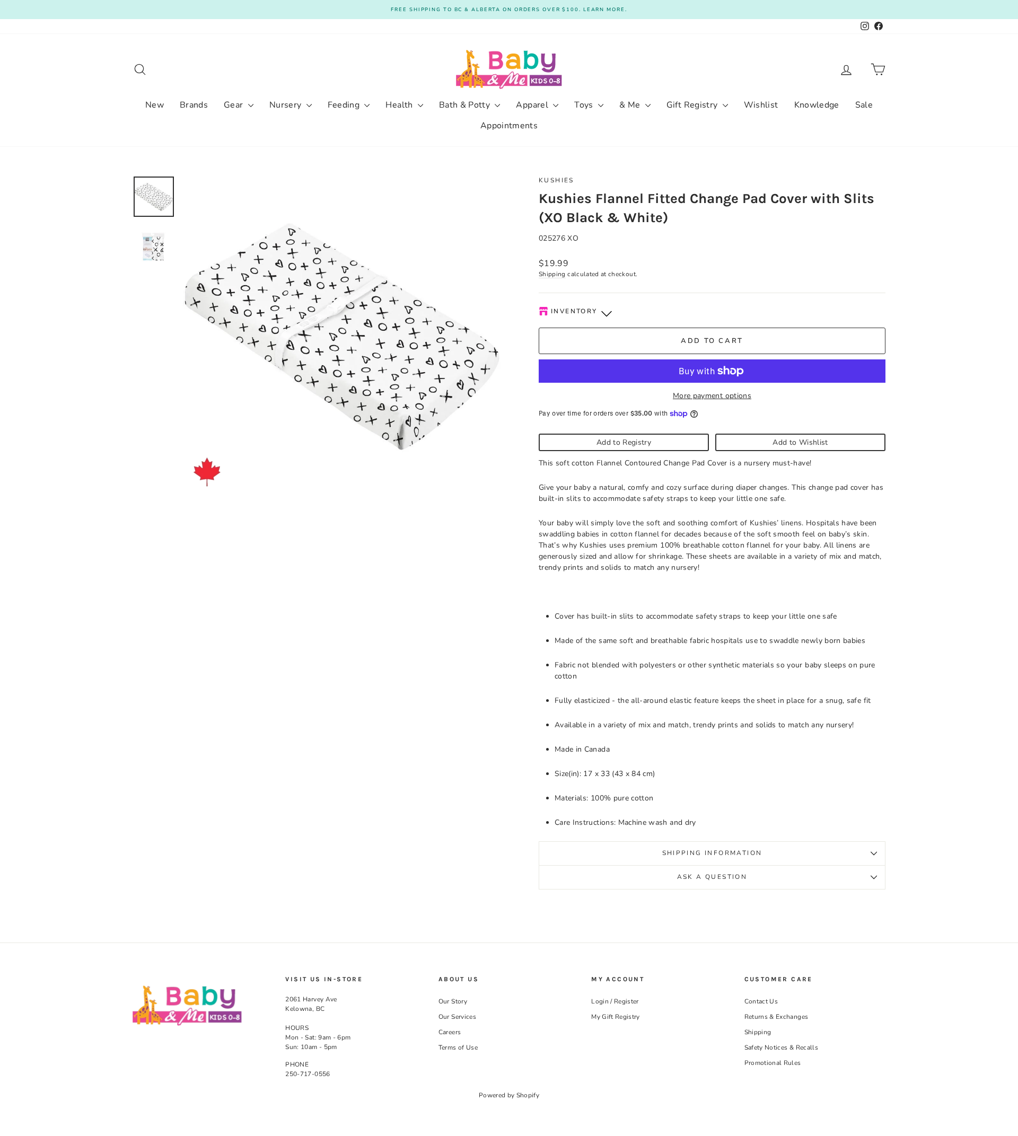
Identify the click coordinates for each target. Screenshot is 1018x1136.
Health (400, 105)
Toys (584, 105)
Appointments (509, 125)
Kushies (556, 180)
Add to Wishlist (800, 442)
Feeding (345, 105)
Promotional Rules (772, 1063)
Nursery (286, 105)
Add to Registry (623, 442)
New (154, 105)
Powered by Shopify (509, 1095)
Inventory (574, 311)
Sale (864, 105)
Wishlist (761, 105)
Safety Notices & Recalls (781, 1047)
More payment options (712, 396)
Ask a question (712, 877)
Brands (194, 105)
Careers (449, 1032)
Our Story (452, 1001)
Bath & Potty (466, 105)
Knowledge (816, 105)
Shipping (552, 274)
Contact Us (761, 1001)
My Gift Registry (615, 1016)
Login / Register (615, 1001)
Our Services (457, 1016)
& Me (631, 105)
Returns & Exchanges (776, 1016)
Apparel (533, 105)
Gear (234, 105)
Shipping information (712, 853)
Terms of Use (458, 1047)
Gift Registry (693, 105)
